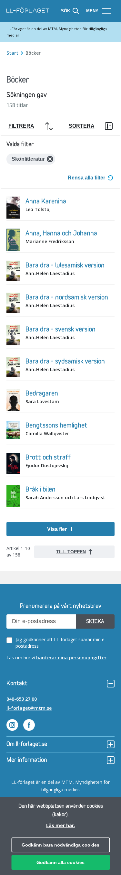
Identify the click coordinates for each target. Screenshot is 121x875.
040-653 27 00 (21, 699)
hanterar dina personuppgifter (71, 657)
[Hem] (27, 10)
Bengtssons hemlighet (56, 425)
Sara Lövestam (42, 401)
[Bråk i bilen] (13, 497)
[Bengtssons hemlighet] (13, 431)
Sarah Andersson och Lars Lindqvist (65, 497)
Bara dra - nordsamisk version (66, 297)
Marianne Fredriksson (49, 241)
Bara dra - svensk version (60, 329)
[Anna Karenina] (13, 208)
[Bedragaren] (13, 401)
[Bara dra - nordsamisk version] (13, 304)
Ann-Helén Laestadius (50, 273)
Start (13, 53)
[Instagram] (12, 725)
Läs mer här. (60, 825)
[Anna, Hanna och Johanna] (13, 241)
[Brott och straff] (13, 464)
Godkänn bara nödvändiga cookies (60, 845)
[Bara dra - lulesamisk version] (13, 272)
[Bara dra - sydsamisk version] (13, 368)
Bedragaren (41, 393)
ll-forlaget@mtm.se (29, 708)
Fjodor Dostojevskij (46, 465)
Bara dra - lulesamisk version (65, 265)
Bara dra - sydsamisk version (65, 361)
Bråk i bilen (40, 489)
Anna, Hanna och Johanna (61, 233)
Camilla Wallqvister (47, 433)
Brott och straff (48, 457)
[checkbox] (62, 642)
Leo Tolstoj (38, 209)
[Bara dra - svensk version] (13, 336)
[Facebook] (29, 725)
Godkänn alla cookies (60, 862)
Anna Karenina (45, 201)
